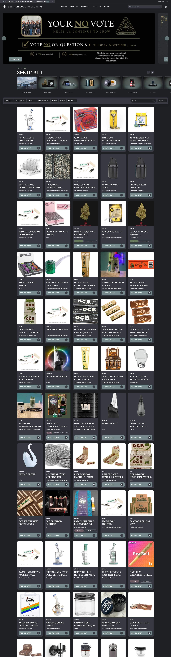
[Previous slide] (4, 38)
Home (18, 68)
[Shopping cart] (166, 7)
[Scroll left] (148, 72)
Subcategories (42, 100)
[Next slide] (167, 38)
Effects (30, 100)
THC (53, 100)
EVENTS (107, 7)
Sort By (161, 100)
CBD (61, 100)
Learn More (15, 59)
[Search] (160, 7)
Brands (8, 100)
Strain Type (19, 100)
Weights (70, 100)
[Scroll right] (152, 72)
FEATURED (97, 7)
